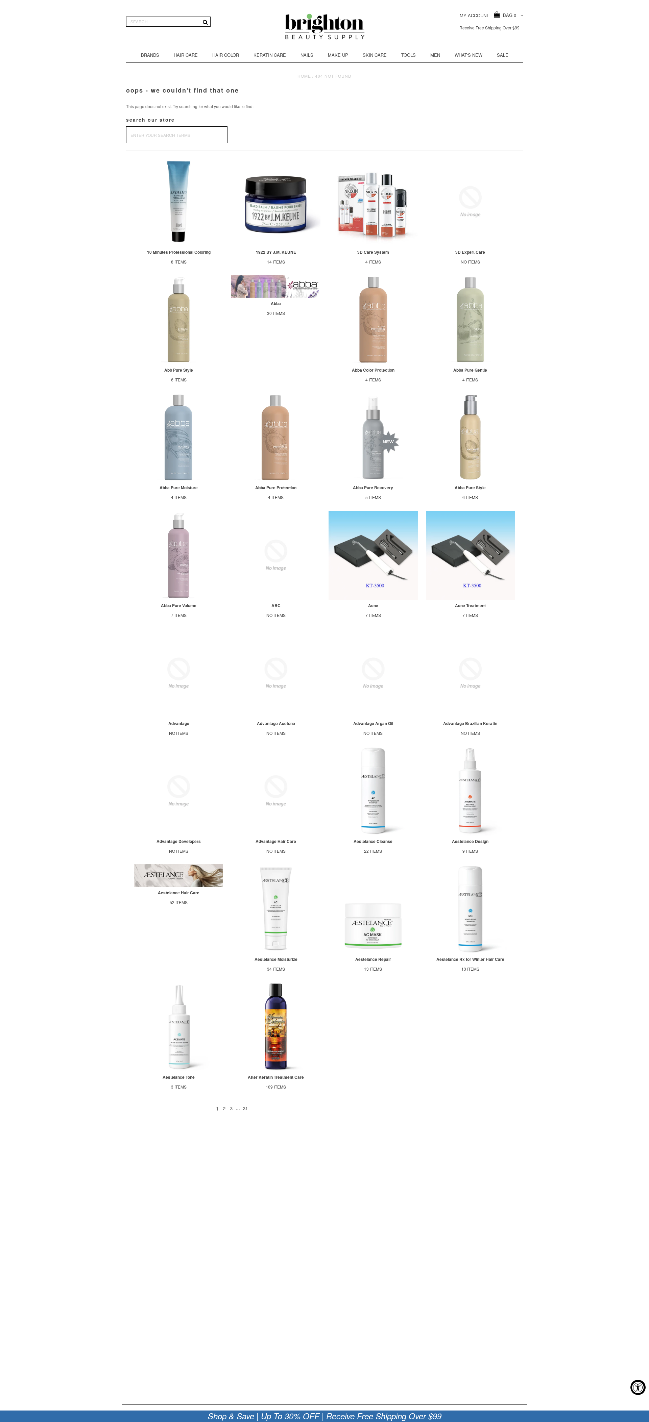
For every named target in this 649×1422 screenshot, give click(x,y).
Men (435, 55)
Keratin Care (270, 55)
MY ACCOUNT (474, 15)
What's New (468, 55)
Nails (307, 55)
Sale (502, 55)
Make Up (338, 55)
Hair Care (186, 55)
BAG (508, 15)
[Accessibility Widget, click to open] (638, 1387)
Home (304, 76)
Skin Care (375, 55)
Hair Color (225, 55)
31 (245, 1108)
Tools (408, 55)
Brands (150, 55)
